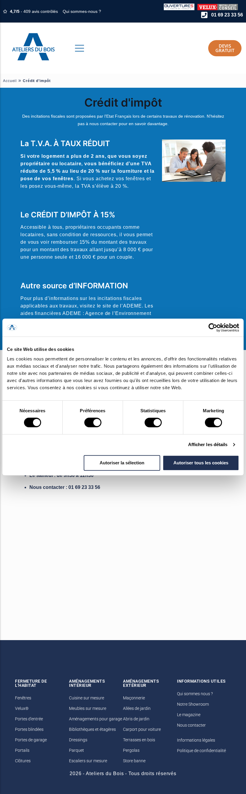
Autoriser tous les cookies (200, 462)
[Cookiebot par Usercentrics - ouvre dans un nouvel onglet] (213, 327)
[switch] (92, 422)
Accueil (10, 81)
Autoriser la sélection (122, 462)
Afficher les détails (208, 444)
